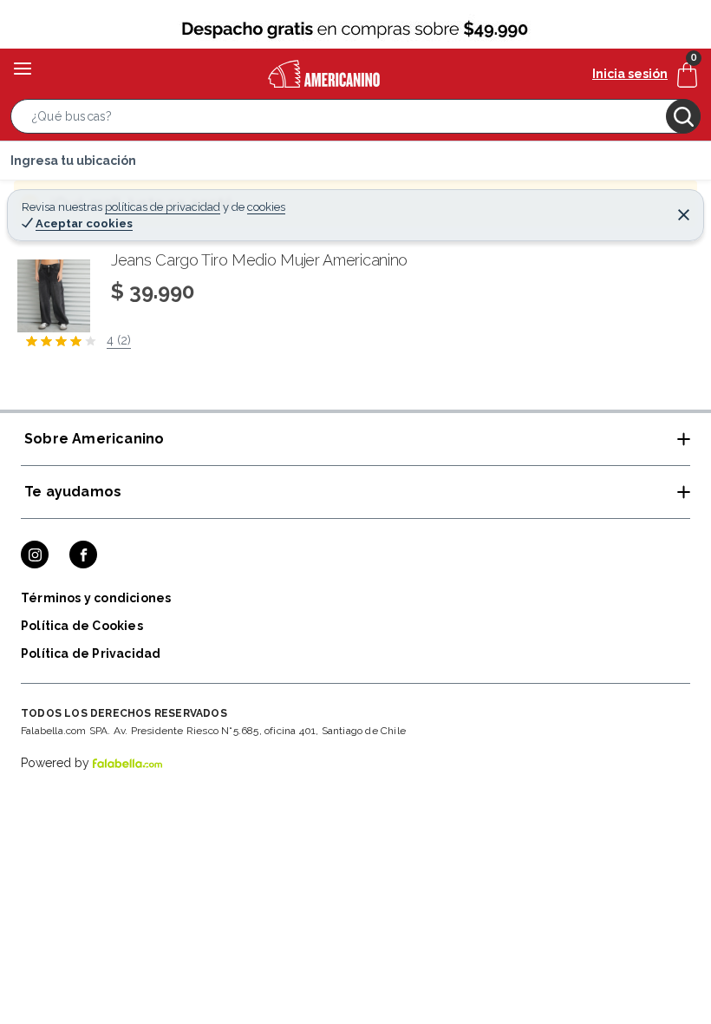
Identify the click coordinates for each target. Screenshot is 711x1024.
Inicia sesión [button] (630, 74)
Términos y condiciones (96, 598)
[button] (355, 120)
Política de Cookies (82, 626)
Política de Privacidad (90, 653)
